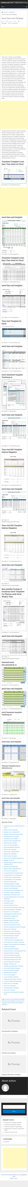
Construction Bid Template (11, 948)
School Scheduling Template (12, 955)
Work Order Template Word (11, 851)
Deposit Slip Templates (10, 854)
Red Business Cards (9, 918)
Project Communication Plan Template (14, 944)
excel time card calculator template (14, 999)
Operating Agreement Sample (12, 1124)
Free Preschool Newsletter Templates (14, 907)
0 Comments (14, 23)
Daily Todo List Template (11, 983)
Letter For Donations (9, 946)
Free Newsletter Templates (11, 988)
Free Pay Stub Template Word (12, 877)
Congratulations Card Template (12, 879)
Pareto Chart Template (10, 929)
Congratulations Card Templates (13, 875)
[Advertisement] (14, 41)
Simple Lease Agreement (11, 866)
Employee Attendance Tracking (12, 979)
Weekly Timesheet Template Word (13, 834)
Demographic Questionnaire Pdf (13, 914)
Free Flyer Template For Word (12, 925)
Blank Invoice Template (10, 843)
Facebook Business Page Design (13, 1126)
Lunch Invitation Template (11, 977)
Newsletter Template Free (11, 916)
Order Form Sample (9, 990)
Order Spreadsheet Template (12, 847)
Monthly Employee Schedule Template (14, 927)
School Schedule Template (11, 970)
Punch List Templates (10, 985)
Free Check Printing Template (12, 968)
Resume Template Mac (10, 881)
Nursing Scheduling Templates (12, 933)
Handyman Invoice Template (12, 931)
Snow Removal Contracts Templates (14, 942)
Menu (2, 6)
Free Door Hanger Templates (12, 892)
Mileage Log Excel (9, 860)
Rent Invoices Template (10, 856)
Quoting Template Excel (10, 938)
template (4, 23)
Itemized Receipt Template (11, 935)
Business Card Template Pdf (11, 832)
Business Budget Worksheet (11, 920)
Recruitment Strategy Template (13, 1122)
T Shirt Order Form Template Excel (13, 940)
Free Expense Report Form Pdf (12, 959)
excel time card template (8, 1001)
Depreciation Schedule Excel (12, 894)
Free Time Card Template (11, 845)
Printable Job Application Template (13, 966)
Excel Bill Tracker (8, 903)
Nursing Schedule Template (11, 953)
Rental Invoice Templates (11, 830)
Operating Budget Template (11, 884)
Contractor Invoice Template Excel (13, 890)
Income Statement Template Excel (13, 873)
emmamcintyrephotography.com (10, 1174)
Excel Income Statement (11, 871)
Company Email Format (10, 1132)
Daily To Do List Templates (11, 911)
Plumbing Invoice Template (11, 836)
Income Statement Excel (11, 905)
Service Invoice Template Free (12, 841)
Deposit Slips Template (10, 972)
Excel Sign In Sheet (9, 901)
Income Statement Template (12, 961)
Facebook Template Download (12, 886)
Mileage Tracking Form (10, 964)
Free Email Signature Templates (12, 909)
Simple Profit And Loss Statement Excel (15, 951)
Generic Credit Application (11, 888)
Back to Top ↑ (14, 1178)
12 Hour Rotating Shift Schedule (12, 981)
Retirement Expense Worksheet (12, 957)
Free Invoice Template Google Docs (14, 858)
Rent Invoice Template (10, 849)
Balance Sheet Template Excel (12, 868)
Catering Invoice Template (11, 838)
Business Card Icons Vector (11, 922)
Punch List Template (9, 975)
